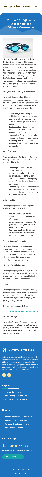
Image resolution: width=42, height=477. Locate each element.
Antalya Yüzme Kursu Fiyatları (16, 399)
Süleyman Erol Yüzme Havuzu (16, 420)
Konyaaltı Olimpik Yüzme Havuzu (18, 424)
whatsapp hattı (13, 457)
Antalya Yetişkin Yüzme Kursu (16, 396)
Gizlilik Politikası (20, 473)
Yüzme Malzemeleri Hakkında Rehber (23, 311)
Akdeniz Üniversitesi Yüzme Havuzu (19, 417)
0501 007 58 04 (18, 446)
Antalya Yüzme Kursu (16, 6)
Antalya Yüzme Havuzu (14, 428)
